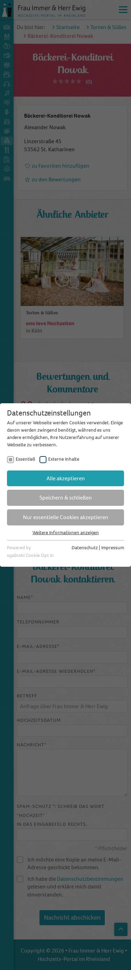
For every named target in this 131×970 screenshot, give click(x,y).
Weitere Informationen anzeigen (65, 532)
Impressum (112, 547)
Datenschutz (85, 547)
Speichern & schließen (65, 497)
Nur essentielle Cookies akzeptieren (65, 517)
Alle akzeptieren (65, 478)
